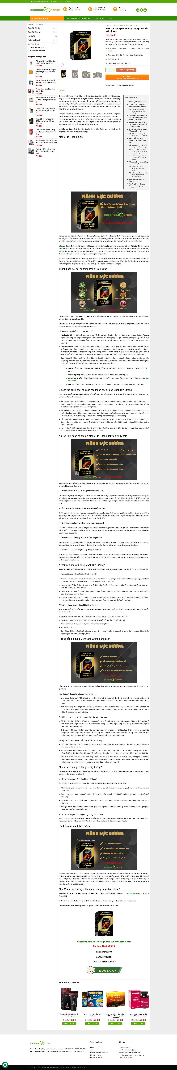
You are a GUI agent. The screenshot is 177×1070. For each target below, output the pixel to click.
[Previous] (62, 45)
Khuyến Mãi (31, 36)
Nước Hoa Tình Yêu (34, 40)
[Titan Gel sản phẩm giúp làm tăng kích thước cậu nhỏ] (69, 999)
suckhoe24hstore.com (78, 1067)
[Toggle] (56, 28)
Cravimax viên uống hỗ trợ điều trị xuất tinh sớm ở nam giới (138, 1015)
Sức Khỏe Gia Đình (84, 18)
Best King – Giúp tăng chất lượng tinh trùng (92, 1015)
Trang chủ (108, 25)
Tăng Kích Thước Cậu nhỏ (37, 50)
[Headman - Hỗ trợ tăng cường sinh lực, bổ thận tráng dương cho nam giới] (115, 999)
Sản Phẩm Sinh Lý (33, 44)
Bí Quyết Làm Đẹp (99, 18)
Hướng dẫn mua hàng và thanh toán (99, 1052)
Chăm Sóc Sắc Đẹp (34, 28)
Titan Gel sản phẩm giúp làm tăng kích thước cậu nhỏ (69, 1015)
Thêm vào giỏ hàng (126, 70)
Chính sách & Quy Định (95, 1055)
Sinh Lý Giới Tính (71, 18)
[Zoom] (62, 65)
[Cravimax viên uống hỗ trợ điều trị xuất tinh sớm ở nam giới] (138, 999)
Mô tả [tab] (62, 90)
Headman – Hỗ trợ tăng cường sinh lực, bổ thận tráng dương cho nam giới (115, 1015)
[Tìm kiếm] (138, 10)
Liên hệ (91, 1050)
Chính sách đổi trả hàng (96, 1057)
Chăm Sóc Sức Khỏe (34, 32)
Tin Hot (110, 18)
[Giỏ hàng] (145, 10)
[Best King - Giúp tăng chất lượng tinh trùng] (92, 999)
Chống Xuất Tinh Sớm (37, 47)
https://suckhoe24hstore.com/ (132, 1052)
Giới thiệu (92, 1047)
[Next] (99, 45)
